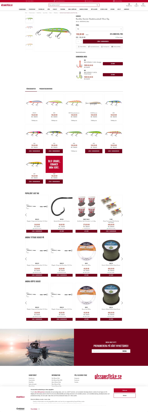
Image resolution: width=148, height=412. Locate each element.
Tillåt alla (124, 390)
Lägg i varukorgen (103, 41)
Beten (50, 12)
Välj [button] (78, 29)
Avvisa (124, 395)
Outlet (119, 9)
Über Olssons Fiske (56, 384)
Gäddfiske (39, 12)
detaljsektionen (82, 405)
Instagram (76, 378)
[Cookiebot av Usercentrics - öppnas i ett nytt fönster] (20, 409)
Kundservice (32, 378)
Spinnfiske (45, 12)
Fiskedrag (62, 9)
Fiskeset (55, 9)
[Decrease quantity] (81, 42)
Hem (26, 12)
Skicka (124, 351)
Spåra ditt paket (33, 384)
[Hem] (6, 5)
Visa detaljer (34, 409)
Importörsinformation (81, 52)
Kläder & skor (103, 9)
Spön (48, 9)
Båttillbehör (94, 9)
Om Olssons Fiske (56, 378)
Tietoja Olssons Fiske (56, 386)
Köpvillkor (31, 382)
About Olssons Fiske (56, 382)
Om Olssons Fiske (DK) (57, 380)
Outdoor (112, 9)
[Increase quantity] (81, 40)
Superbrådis (32, 380)
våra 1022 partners (39, 392)
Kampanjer (126, 9)
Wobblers (56, 12)
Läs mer (62, 231)
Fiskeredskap (32, 9)
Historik (87, 34)
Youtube (76, 382)
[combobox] (74, 5)
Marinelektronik (84, 9)
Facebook (76, 380)
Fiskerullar (41, 9)
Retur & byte (32, 386)
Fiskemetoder (22, 9)
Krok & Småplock (72, 9)
